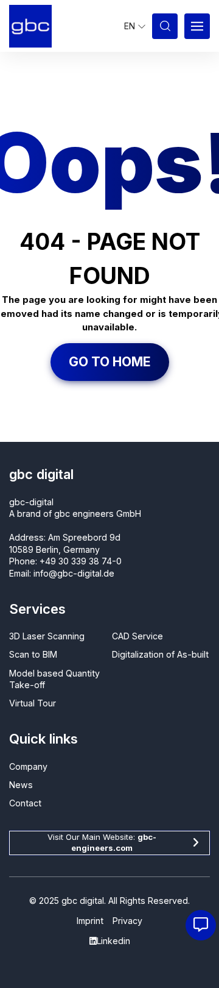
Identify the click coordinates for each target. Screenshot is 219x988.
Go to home (110, 361)
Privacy (127, 920)
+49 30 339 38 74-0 (81, 561)
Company (28, 766)
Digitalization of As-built (160, 654)
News (21, 785)
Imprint (90, 920)
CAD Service (137, 636)
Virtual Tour (32, 703)
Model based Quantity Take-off (54, 679)
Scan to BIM (33, 654)
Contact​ (25, 803)
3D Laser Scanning (47, 636)
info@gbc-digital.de (73, 573)
